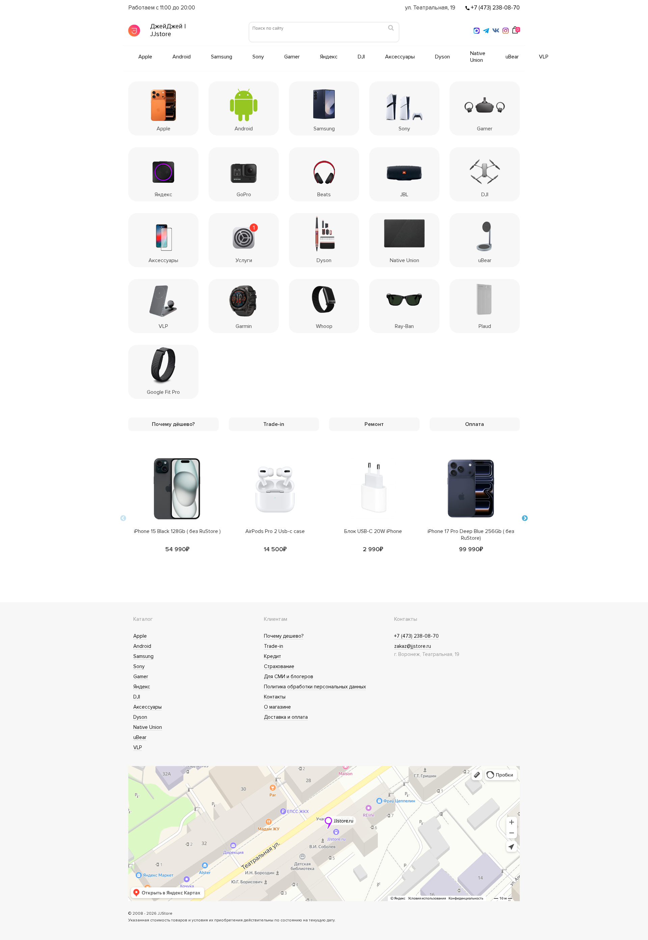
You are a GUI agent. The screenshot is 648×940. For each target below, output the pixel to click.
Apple (145, 56)
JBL (404, 194)
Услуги (244, 260)
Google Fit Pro (163, 392)
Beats (324, 194)
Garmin (244, 326)
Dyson (442, 56)
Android (181, 56)
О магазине (277, 707)
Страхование (279, 666)
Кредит (272, 656)
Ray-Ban (404, 326)
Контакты (275, 697)
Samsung (221, 56)
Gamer (292, 56)
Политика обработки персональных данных (315, 687)
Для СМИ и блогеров (288, 677)
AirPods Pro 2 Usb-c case (275, 531)
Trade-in (273, 646)
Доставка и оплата (286, 717)
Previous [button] (123, 518)
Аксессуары (400, 56)
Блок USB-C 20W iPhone (373, 531)
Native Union (477, 56)
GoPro (244, 194)
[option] (177, 518)
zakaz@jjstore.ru (412, 646)
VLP (543, 56)
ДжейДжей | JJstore (168, 30)
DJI (361, 56)
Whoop (324, 326)
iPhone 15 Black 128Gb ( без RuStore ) (177, 531)
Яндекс (329, 56)
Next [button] (524, 518)
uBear (512, 56)
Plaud (485, 326)
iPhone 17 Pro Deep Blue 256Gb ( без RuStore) (471, 533)
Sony (258, 56)
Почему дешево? (283, 636)
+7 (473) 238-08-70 (494, 7)
